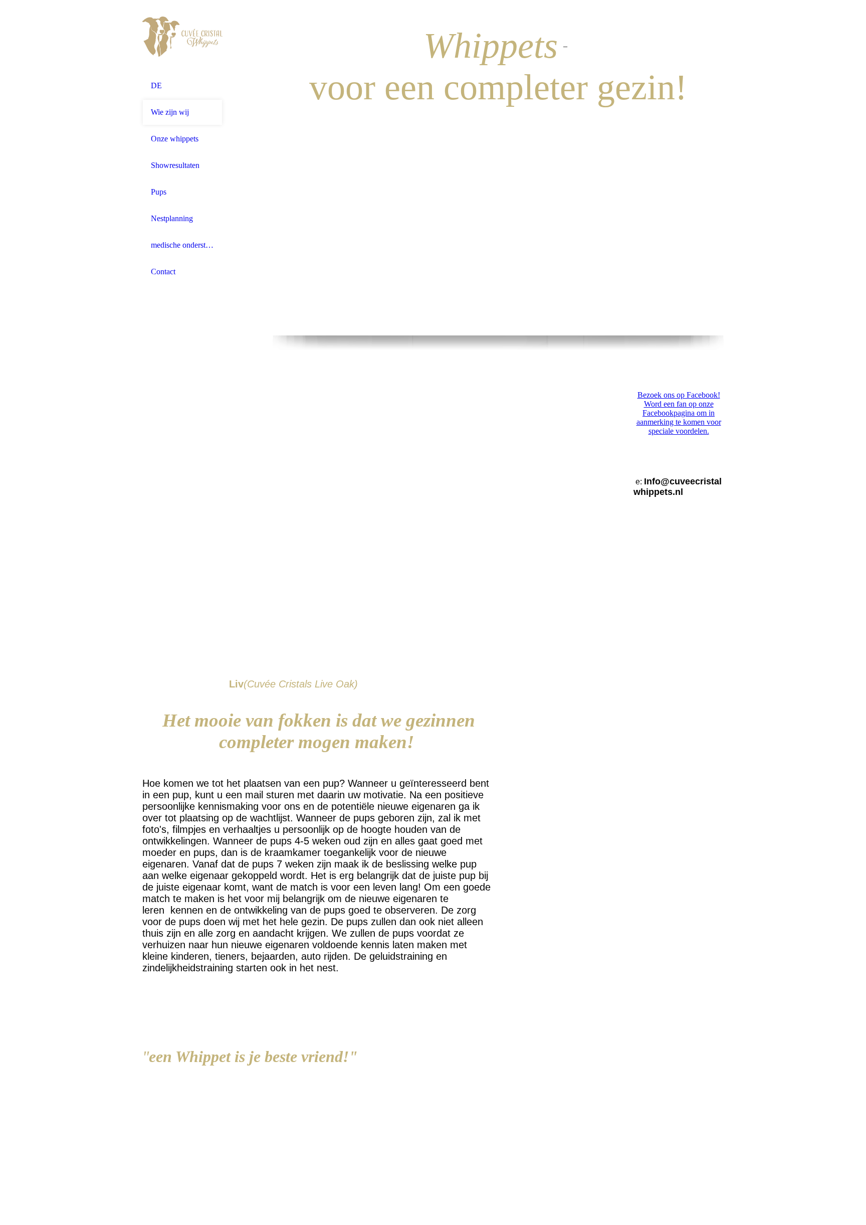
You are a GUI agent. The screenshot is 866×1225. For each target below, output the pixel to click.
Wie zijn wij (170, 112)
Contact (163, 271)
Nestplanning (172, 218)
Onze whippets (174, 138)
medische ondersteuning (182, 245)
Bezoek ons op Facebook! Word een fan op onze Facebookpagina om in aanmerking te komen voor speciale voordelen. (678, 413)
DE (156, 85)
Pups (158, 192)
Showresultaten (175, 165)
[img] (182, 36)
